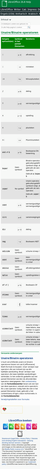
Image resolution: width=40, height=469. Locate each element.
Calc (24, 9)
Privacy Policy (25, 438)
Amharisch (21, 13)
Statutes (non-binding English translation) (20, 439)
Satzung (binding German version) (17, 441)
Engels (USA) (7, 13)
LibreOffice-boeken (20, 420)
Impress (32, 9)
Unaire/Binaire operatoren (17, 358)
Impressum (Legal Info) (10, 438)
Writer (17, 9)
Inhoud (4, 19)
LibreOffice (7, 9)
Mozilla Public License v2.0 (14, 449)
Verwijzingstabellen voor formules (15, 399)
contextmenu (30, 381)
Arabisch (33, 13)
